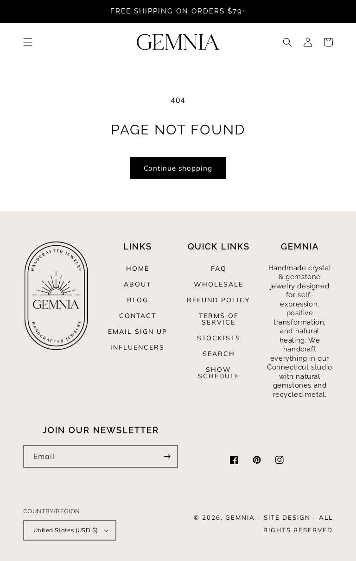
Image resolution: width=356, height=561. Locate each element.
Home (137, 269)
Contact (137, 316)
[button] (28, 42)
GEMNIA (240, 517)
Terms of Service (219, 319)
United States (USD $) (65, 530)
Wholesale (218, 284)
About (137, 284)
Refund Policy (218, 300)
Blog (137, 300)
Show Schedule (219, 372)
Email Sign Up (137, 331)
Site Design (287, 517)
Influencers (137, 347)
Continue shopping (178, 168)
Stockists (219, 338)
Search (219, 354)
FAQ (219, 269)
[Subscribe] (167, 456)
